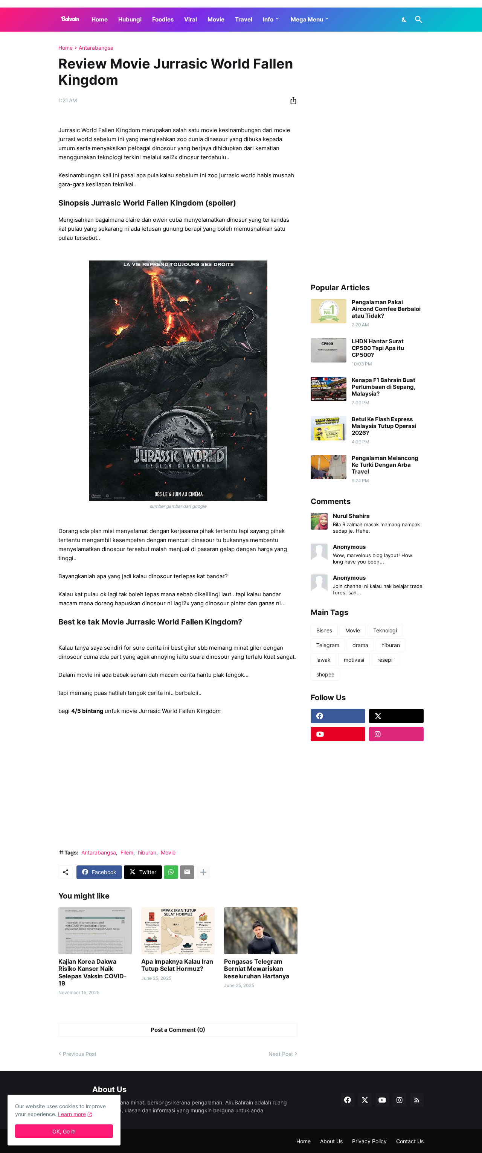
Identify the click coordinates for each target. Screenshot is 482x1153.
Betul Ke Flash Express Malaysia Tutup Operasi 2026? (384, 426)
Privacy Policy (369, 1141)
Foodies (163, 19)
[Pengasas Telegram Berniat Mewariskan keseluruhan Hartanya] (260, 930)
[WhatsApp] (171, 872)
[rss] (417, 1100)
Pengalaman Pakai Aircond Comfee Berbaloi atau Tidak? (386, 309)
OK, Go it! (64, 1131)
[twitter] (396, 716)
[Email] (187, 872)
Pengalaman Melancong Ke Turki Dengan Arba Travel (385, 465)
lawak (323, 659)
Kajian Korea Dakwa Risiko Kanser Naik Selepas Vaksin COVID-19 (92, 972)
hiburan (147, 852)
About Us (331, 1141)
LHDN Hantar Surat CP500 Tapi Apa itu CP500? (378, 348)
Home (100, 19)
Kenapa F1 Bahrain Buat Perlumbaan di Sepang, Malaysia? (383, 387)
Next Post (280, 1054)
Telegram (327, 645)
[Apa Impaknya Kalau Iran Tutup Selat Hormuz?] (178, 930)
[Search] (417, 19)
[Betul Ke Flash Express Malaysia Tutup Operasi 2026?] (328, 428)
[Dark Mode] (404, 19)
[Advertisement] (177, 786)
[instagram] (396, 734)
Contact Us (410, 1141)
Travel (243, 19)
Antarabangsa (96, 47)
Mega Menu (307, 19)
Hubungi (130, 19)
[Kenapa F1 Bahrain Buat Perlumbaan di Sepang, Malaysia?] (328, 389)
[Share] (291, 100)
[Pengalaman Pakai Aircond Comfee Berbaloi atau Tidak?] (328, 311)
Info (268, 19)
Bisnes (324, 630)
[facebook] (338, 716)
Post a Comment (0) (178, 1029)
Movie (215, 19)
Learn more (72, 1114)
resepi (384, 659)
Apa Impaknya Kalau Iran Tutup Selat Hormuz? (177, 965)
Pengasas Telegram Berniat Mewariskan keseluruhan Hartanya (256, 968)
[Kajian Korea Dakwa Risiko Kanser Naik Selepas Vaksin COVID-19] (95, 930)
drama (360, 645)
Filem (126, 852)
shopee (325, 674)
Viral (190, 19)
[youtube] (338, 734)
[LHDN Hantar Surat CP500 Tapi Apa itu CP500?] (328, 350)
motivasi (354, 659)
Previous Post (79, 1054)
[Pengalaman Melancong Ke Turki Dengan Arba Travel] (328, 467)
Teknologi (385, 630)
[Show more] (203, 872)
